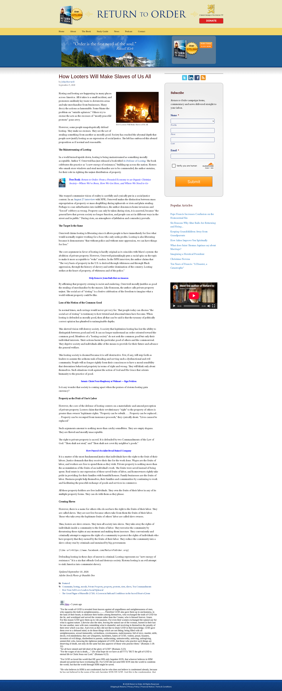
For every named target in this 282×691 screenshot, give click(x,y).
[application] (193, 295)
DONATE (211, 20)
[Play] (174, 305)
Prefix (174, 125)
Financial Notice (147, 687)
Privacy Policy (133, 687)
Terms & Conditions (164, 687)
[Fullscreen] (213, 305)
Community (67, 587)
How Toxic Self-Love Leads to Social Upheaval (82, 590)
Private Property (95, 587)
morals (84, 587)
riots (123, 587)
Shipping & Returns (118, 687)
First (173, 134)
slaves (128, 587)
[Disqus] (109, 636)
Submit (194, 181)
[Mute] (208, 305)
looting (76, 587)
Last (173, 144)
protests (116, 587)
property (108, 587)
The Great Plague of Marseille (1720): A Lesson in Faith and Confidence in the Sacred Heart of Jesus (106, 594)
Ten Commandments (141, 587)
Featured (66, 584)
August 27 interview (84, 199)
